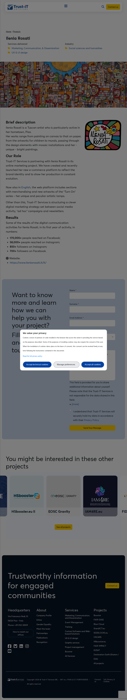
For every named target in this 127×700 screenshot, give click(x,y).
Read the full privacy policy (33, 356)
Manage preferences (66, 364)
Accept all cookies (93, 364)
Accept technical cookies (37, 364)
